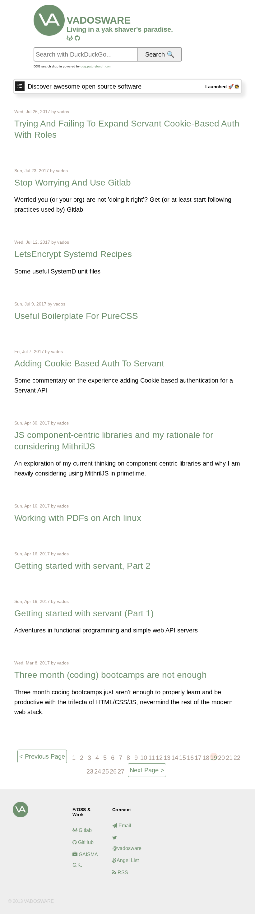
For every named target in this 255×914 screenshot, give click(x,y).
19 (213, 757)
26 (113, 771)
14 (174, 757)
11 (151, 757)
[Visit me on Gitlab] (70, 38)
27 (121, 771)
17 (198, 757)
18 (205, 757)
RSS (122, 872)
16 (190, 757)
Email (124, 825)
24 (97, 771)
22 (237, 757)
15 (182, 757)
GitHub (85, 842)
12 (159, 757)
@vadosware (126, 848)
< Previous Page (42, 756)
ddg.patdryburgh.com (96, 66)
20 (221, 757)
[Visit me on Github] (77, 38)
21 (229, 757)
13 (167, 757)
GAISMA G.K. (85, 860)
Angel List (127, 860)
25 (105, 771)
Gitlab (84, 830)
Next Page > (147, 770)
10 (143, 757)
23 (89, 771)
